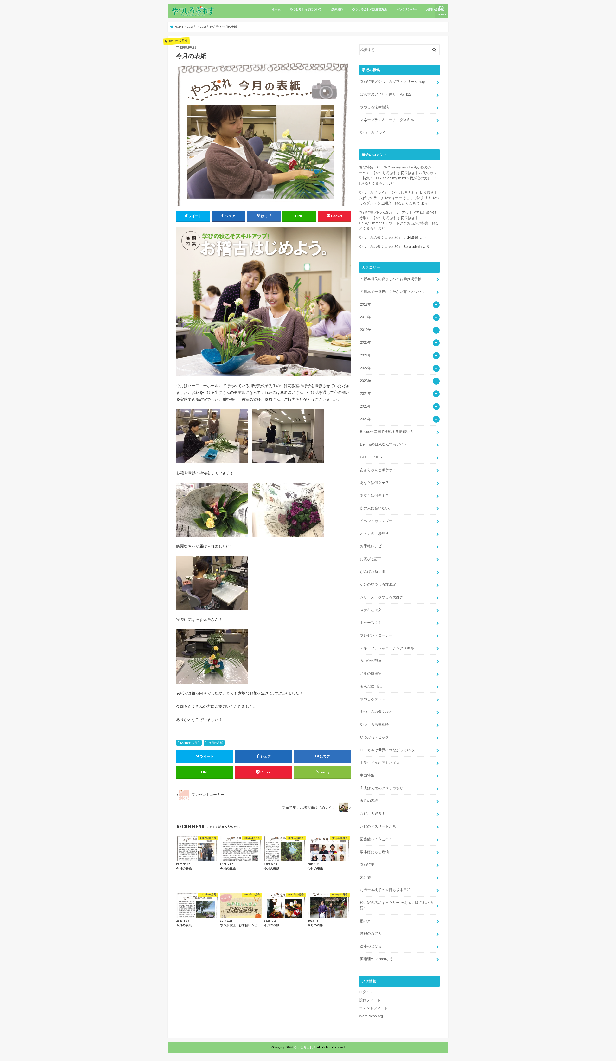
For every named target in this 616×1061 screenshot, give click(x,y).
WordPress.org (371, 1016)
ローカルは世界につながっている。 (389, 750)
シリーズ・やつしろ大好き (381, 597)
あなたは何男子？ (374, 495)
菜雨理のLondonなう (376, 959)
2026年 (365, 419)
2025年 (365, 406)
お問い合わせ (434, 9)
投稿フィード (370, 1000)
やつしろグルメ (372, 133)
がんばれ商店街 (372, 572)
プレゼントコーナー (376, 635)
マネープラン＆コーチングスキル (387, 120)
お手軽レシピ (371, 546)
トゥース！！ (371, 623)
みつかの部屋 (371, 661)
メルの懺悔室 (371, 673)
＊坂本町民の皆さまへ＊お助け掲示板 (390, 279)
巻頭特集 (367, 865)
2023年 (365, 381)
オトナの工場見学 (374, 534)
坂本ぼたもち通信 (374, 852)
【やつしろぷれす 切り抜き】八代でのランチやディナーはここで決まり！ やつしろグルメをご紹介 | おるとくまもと (399, 198)
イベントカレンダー (376, 521)
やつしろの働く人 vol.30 (378, 237)
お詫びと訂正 (371, 559)
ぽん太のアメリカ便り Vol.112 (385, 94)
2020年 (365, 342)
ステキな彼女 (371, 610)
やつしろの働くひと (376, 712)
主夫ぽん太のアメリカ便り (381, 788)
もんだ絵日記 (371, 686)
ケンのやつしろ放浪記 (378, 584)
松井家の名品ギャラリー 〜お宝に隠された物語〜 (396, 905)
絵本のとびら (371, 946)
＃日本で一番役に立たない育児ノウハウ (392, 292)
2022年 (365, 368)
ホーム (276, 9)
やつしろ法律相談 (374, 107)
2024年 (365, 393)
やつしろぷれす (305, 1047)
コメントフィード (373, 1008)
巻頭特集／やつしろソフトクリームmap (392, 82)
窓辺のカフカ (371, 933)
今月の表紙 (215, 742)
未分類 (365, 877)
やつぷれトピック (374, 737)
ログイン (366, 992)
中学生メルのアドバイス (380, 763)
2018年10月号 (190, 742)
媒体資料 (337, 9)
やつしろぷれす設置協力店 (369, 9)
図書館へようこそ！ (376, 839)
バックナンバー (407, 9)
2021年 (365, 355)
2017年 (365, 304)
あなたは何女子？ (374, 483)
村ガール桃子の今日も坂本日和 (385, 890)
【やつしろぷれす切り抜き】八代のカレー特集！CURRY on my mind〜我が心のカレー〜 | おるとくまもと (398, 178)
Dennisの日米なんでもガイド (383, 444)
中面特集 (367, 775)
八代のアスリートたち (378, 826)
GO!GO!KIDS (371, 457)
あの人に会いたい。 (376, 508)
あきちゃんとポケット (378, 470)
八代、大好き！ (372, 813)
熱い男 (365, 921)
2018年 (365, 317)
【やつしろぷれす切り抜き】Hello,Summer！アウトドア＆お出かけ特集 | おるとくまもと (399, 223)
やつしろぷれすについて (306, 9)
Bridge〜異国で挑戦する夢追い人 (386, 431)
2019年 (365, 330)
